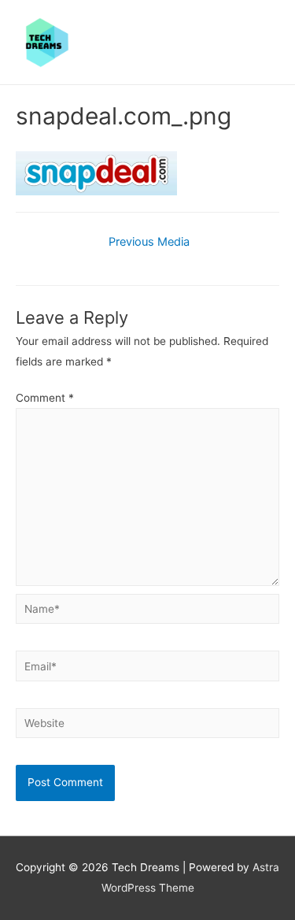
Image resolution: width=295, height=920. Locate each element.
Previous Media (149, 242)
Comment (45, 397)
